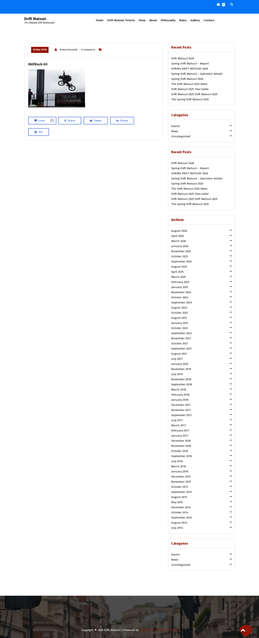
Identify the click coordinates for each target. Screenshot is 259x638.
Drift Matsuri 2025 (182, 94)
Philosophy (168, 20)
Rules (183, 20)
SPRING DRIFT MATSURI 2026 (189, 68)
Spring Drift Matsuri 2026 (187, 79)
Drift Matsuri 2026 (182, 58)
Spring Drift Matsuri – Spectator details (197, 73)
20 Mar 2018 (40, 49)
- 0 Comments (87, 49)
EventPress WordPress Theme (158, 630)
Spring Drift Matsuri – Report (190, 63)
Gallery (195, 20)
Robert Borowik (68, 49)
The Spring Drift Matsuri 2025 (190, 99)
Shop (142, 20)
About (153, 20)
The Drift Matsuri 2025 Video (189, 84)
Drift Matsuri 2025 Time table (190, 89)
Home (100, 20)
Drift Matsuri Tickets (121, 20)
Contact (209, 20)
